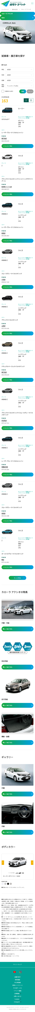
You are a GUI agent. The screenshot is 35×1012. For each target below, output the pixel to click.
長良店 (3, 513)
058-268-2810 (5, 235)
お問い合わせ (17, 996)
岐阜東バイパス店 (7, 187)
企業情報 (16, 993)
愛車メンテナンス (17, 985)
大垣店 (3, 279)
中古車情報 (17, 982)
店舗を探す (17, 977)
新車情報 (17, 979)
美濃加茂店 (5, 467)
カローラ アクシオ (7, 14)
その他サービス (17, 988)
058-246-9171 (5, 189)
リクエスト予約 (7, 146)
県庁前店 (4, 138)
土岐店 (3, 326)
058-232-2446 (5, 516)
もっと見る (17, 578)
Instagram (17, 1002)
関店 (3, 560)
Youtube (16, 999)
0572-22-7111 (5, 423)
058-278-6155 (5, 141)
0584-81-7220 (5, 282)
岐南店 (3, 233)
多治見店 (4, 420)
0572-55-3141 (5, 328)
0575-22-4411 (5, 562)
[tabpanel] (17, 32)
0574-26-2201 (5, 469)
